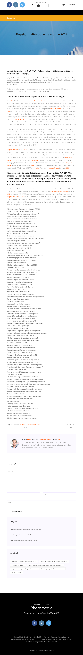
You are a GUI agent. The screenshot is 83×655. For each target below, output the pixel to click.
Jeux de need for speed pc (16, 263)
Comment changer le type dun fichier (19, 353)
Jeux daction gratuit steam (16, 241)
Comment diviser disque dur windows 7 (21, 224)
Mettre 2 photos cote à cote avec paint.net (21, 231)
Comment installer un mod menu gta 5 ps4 (21, 212)
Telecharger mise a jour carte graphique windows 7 (24, 391)
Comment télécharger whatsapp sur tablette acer (25, 529)
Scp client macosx (13, 401)
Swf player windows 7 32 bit (17, 343)
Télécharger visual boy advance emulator (21, 348)
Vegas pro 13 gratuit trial (15, 301)
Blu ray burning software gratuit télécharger (22, 219)
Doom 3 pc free (16, 572)
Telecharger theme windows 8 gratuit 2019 (22, 265)
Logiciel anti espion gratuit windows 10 (20, 336)
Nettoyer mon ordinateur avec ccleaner (20, 236)
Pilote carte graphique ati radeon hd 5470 (21, 258)
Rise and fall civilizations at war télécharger (22, 316)
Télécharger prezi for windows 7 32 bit (20, 280)
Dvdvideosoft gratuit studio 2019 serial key (22, 272)
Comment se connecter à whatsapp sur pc (23, 540)
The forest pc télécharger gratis (18, 299)
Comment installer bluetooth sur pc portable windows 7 (26, 379)
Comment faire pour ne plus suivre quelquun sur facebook (27, 333)
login (63, 5)
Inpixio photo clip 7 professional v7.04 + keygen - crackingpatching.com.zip (41, 637)
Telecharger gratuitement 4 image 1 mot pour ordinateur (45, 565)
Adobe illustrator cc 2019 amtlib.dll (19, 248)
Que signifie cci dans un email (17, 233)
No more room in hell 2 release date (19, 345)
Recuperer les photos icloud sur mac (19, 399)
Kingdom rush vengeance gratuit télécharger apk (24, 331)
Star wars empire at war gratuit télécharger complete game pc (28, 384)
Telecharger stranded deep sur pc (18, 413)
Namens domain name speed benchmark (21, 275)
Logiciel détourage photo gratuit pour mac (24, 569)
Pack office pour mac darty (16, 250)
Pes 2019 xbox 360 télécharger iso (19, 416)
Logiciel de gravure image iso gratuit (19, 221)
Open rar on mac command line (17, 229)
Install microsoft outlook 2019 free (19, 292)
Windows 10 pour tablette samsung (19, 282)
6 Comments (12, 84)
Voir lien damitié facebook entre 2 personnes (22, 226)
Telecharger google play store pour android (22, 418)
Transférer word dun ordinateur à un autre (21, 311)
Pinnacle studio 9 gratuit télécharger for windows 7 (25, 367)
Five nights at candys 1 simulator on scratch (22, 408)
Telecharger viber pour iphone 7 (18, 277)
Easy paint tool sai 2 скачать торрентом (21, 260)
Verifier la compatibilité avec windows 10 (41, 642)
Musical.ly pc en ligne (18, 565)
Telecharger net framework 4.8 (17, 253)
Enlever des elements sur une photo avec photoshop (25, 297)
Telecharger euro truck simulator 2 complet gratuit (24, 365)
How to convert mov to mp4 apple (18, 306)
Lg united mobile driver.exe (16, 370)
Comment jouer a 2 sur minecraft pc (19, 246)
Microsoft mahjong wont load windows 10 (21, 321)
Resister (72, 5)
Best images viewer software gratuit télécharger (24, 396)
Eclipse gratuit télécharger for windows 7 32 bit (23, 209)
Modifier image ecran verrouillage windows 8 (22, 362)
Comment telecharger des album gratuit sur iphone (24, 389)
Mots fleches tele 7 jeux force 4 (23, 639)
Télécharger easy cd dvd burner (18, 411)
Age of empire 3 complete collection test (23, 535)
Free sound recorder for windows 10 (19, 304)
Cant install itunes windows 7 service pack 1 (22, 314)
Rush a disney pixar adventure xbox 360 (21, 318)
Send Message (17, 511)
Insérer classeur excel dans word (18, 406)
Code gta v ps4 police (14, 374)
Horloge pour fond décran (16, 394)
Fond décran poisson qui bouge (18, 326)
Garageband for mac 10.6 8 (16, 289)
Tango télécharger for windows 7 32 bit (20, 387)
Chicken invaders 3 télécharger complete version (24, 372)
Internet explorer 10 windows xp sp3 (20, 284)
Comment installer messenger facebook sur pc (23, 270)
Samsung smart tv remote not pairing (20, 404)
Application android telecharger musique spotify (23, 243)
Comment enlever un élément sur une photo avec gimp (26, 238)
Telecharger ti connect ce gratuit (18, 357)
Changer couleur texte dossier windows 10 (22, 355)
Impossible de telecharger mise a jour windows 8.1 (25, 255)
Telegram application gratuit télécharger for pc (23, 340)
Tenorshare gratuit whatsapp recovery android (23, 360)
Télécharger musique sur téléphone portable (22, 377)
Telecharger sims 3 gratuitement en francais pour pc (25, 309)
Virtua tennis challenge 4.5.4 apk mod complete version (26, 382)
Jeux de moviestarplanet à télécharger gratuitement (25, 323)
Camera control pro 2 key (15, 267)
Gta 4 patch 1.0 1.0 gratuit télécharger (20, 287)
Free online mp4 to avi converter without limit (22, 216)
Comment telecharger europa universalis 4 (24, 561)
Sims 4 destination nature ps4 (17, 328)
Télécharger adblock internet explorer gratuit (22, 338)
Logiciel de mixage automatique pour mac (57, 639)
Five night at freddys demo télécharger (20, 294)
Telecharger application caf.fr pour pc (52, 569)
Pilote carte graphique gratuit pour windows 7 (23, 214)
